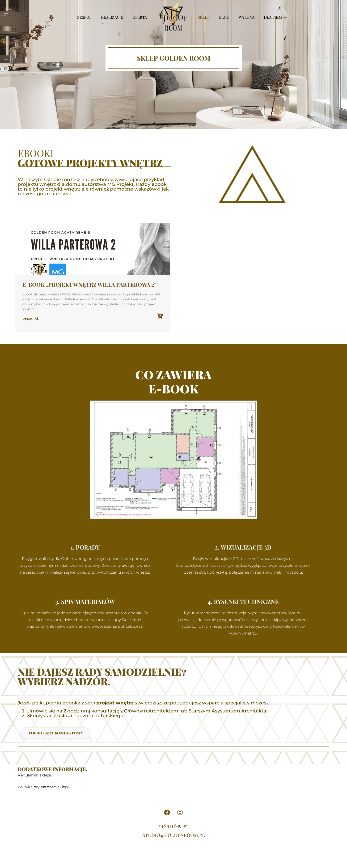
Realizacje (112, 17)
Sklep (204, 17)
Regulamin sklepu (35, 775)
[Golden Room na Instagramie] (180, 812)
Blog (224, 17)
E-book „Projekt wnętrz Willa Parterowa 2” (89, 284)
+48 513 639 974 (173, 825)
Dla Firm (273, 17)
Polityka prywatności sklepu (44, 787)
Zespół (84, 17)
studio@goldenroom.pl (173, 835)
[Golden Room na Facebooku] (167, 812)
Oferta (139, 17)
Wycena (246, 17)
